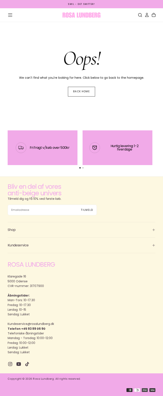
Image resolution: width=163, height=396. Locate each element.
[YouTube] (18, 364)
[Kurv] (153, 15)
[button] (10, 15)
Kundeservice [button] (18, 245)
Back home (81, 91)
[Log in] (146, 15)
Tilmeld (87, 210)
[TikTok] (27, 364)
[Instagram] (10, 364)
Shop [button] (11, 229)
